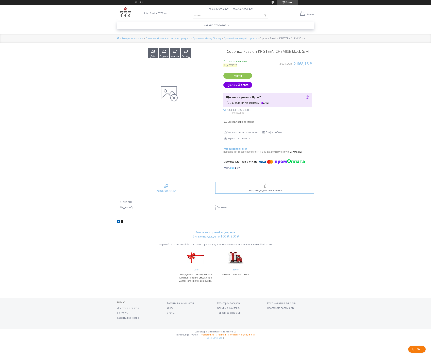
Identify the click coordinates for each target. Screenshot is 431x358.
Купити (238, 75)
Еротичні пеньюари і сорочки (240, 38)
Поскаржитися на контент (213, 334)
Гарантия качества (128, 317)
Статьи (171, 312)
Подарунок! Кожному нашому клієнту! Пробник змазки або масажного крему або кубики (195, 277)
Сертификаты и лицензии (281, 303)
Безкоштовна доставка (240, 121)
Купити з (232, 85)
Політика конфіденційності (241, 334)
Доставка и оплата (128, 308)
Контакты (122, 312)
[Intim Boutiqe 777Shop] (124, 13)
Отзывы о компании (228, 307)
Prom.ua (232, 331)
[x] (122, 222)
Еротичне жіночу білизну (207, 38)
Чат (419, 349)
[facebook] (118, 222)
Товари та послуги (132, 38)
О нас (170, 307)
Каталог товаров (215, 25)
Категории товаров (228, 303)
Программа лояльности (280, 307)
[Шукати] (265, 15)
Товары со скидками (229, 312)
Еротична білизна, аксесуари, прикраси (168, 38)
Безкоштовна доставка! (235, 274)
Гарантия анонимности (180, 303)
